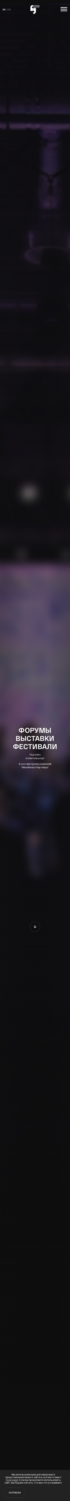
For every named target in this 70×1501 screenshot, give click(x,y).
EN (9, 9)
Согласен (15, 1492)
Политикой (12, 1479)
